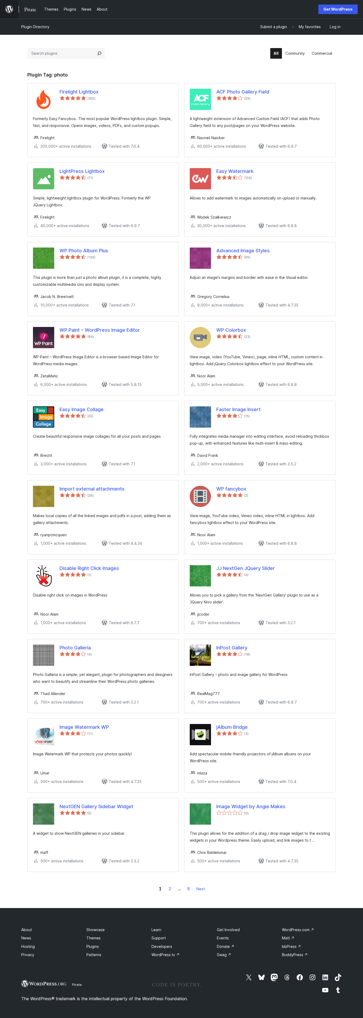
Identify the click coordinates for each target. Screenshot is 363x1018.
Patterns (93, 954)
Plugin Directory (35, 26)
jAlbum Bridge (232, 727)
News (26, 938)
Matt (288, 938)
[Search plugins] (99, 53)
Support (158, 938)
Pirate (77, 984)
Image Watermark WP (84, 727)
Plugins (92, 946)
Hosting (28, 946)
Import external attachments (92, 489)
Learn (156, 929)
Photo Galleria (75, 647)
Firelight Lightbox (79, 92)
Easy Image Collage (82, 409)
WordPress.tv (165, 954)
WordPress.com (298, 929)
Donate (225, 946)
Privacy (27, 954)
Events (223, 938)
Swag (224, 954)
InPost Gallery (231, 647)
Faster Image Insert (238, 409)
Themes (93, 938)
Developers (161, 946)
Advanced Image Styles (243, 250)
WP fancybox (231, 489)
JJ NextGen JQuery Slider (245, 568)
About (26, 929)
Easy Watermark (235, 171)
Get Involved (228, 929)
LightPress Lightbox (82, 171)
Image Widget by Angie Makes (250, 806)
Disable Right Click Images (89, 568)
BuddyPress (295, 954)
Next (200, 889)
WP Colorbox (231, 330)
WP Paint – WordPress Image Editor (100, 330)
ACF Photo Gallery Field (242, 92)
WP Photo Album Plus (84, 250)
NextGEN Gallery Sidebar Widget (96, 806)
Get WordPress (338, 9)
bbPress (291, 946)
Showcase (95, 929)
